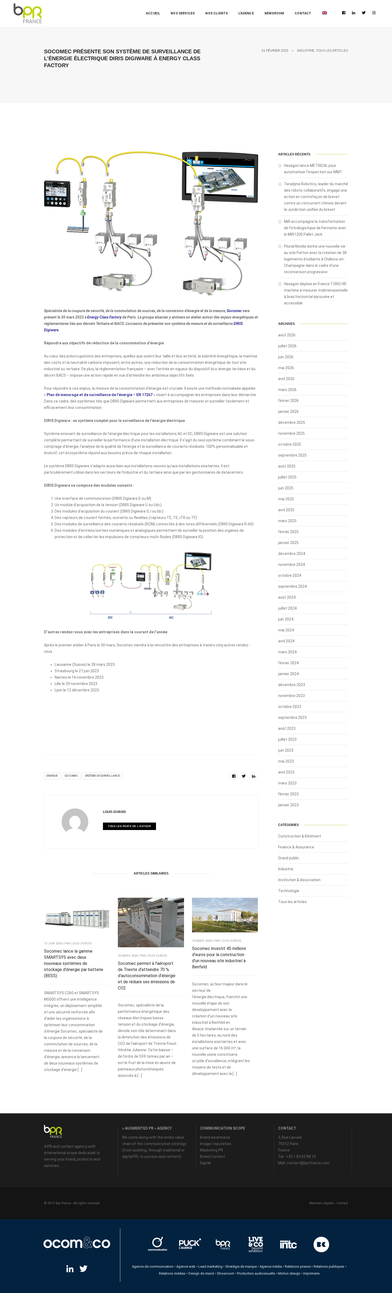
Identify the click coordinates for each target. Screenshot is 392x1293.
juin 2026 (285, 357)
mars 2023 (287, 783)
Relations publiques (329, 1266)
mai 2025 (286, 499)
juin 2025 (285, 488)
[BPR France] (28, 13)
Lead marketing (210, 1266)
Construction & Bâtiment (299, 836)
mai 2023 (286, 761)
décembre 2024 (291, 553)
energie (52, 775)
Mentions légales (321, 1203)
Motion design (289, 1273)
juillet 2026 (287, 346)
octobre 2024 (289, 575)
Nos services (183, 13)
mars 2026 (287, 390)
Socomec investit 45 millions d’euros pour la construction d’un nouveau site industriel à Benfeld (219, 957)
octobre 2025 (289, 444)
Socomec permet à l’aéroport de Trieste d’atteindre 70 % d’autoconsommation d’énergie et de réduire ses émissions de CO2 (146, 975)
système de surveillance (102, 775)
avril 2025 (286, 510)
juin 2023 (285, 750)
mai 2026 (286, 368)
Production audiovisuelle (256, 1273)
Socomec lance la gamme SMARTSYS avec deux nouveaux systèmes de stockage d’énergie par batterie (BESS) (73, 963)
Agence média (271, 1266)
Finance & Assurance (296, 847)
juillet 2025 (287, 477)
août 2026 (286, 335)
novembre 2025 (291, 433)
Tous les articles (332, 51)
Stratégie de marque (241, 1266)
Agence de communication (152, 1266)
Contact (303, 13)
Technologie (288, 891)
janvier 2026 (288, 411)
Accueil (153, 13)
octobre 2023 (289, 706)
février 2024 (288, 663)
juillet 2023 (287, 739)
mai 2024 (286, 630)
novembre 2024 (291, 564)
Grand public (288, 858)
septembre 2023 (292, 717)
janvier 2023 (288, 805)
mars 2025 (287, 521)
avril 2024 (286, 641)
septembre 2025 (292, 455)
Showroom (225, 1273)
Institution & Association (299, 880)
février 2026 (288, 400)
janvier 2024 (288, 674)
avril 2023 (286, 772)
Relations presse (298, 1266)
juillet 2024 (287, 608)
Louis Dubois (114, 812)
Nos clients (216, 13)
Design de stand (201, 1273)
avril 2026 (286, 379)
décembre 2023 (291, 685)
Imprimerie (311, 1273)
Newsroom (274, 13)
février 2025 (288, 532)
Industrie (305, 51)
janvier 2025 (288, 543)
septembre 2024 (292, 586)
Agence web (185, 1266)
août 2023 (286, 728)
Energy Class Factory (104, 317)
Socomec (235, 311)
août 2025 (286, 466)
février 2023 (288, 794)
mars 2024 (287, 652)
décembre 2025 (291, 422)
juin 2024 (285, 619)
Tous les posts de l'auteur (129, 826)
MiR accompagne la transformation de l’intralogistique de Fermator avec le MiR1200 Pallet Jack (315, 227)
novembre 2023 (291, 696)
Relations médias (172, 1273)
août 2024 (286, 597)
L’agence (246, 13)
